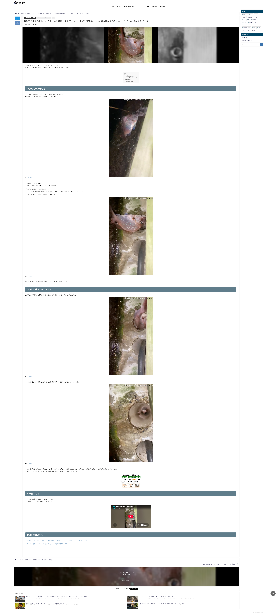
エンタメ (119, 6)
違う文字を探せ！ (246, 27)
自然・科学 (154, 6)
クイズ (251, 14)
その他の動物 (28, 17)
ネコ (244, 19)
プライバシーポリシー (247, 40)
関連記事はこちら (129, 81)
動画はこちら (128, 79)
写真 (248, 30)
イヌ (259, 27)
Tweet (17, 19)
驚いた (253, 30)
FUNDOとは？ (245, 37)
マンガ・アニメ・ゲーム (129, 6)
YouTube (30, 177)
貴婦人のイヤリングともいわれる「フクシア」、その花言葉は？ (220, 564)
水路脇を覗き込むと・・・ (131, 76)
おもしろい (250, 17)
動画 (50, 17)
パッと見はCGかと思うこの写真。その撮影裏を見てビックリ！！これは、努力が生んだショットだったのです (57, 540)
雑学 (113, 6)
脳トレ (244, 22)
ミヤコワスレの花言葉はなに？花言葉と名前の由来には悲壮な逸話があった (36, 559)
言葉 (256, 14)
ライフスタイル (141, 6)
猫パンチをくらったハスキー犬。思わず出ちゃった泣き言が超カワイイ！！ (47, 543)
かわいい (245, 14)
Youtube (39, 17)
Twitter (250, 22)
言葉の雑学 (254, 19)
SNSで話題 (162, 6)
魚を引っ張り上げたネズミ (131, 77)
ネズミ (45, 17)
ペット (256, 22)
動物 (148, 6)
